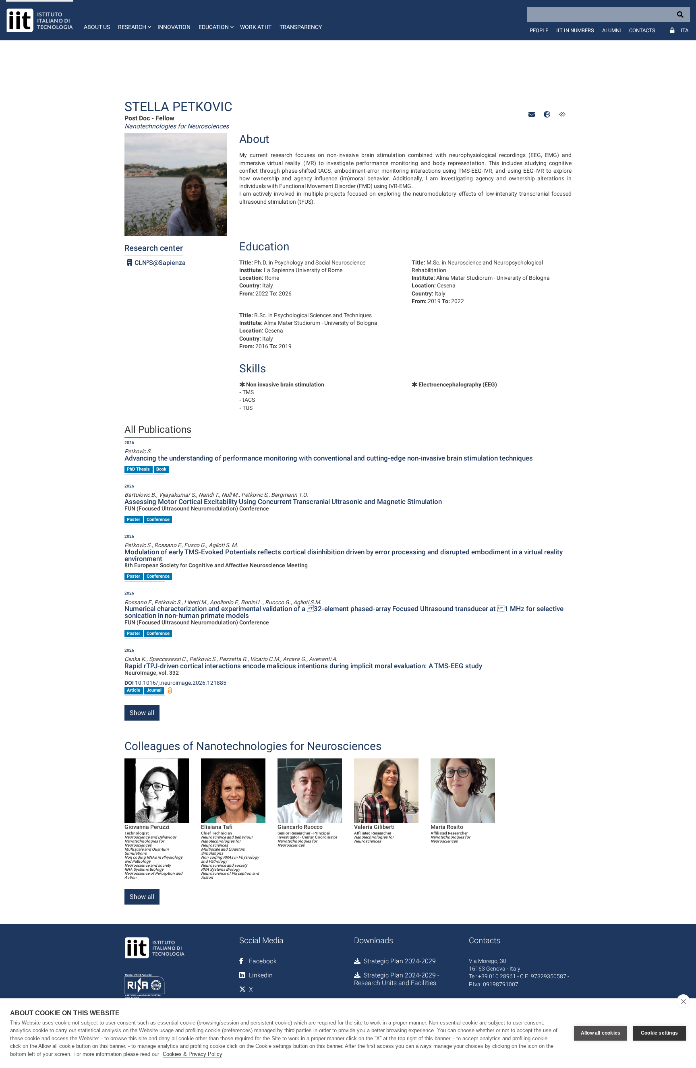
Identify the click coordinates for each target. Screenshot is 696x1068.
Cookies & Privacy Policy (192, 1054)
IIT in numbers (575, 30)
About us (97, 27)
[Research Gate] (562, 114)
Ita (684, 30)
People (539, 30)
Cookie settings (659, 1033)
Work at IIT (255, 27)
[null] (547, 114)
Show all (142, 713)
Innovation (174, 27)
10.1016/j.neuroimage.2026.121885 (175, 683)
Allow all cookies (600, 1033)
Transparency (301, 27)
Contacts (642, 30)
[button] (133, 20)
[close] (683, 1001)
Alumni (611, 30)
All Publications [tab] (157, 430)
